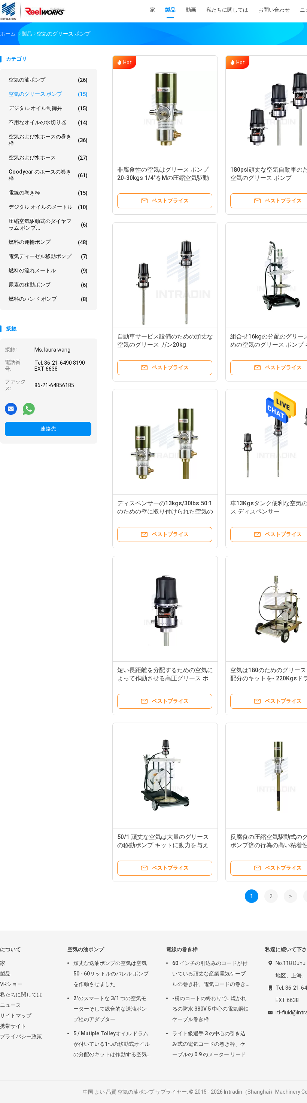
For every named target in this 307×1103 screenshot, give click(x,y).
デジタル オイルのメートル (48, 207)
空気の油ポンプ (48, 80)
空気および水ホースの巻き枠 (48, 140)
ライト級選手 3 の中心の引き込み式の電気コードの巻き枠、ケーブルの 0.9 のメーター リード (209, 1043)
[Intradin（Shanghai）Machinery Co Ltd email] (11, 408)
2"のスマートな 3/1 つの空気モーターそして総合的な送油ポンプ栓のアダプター (110, 1008)
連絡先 (48, 429)
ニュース (10, 1005)
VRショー (11, 984)
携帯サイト (13, 1026)
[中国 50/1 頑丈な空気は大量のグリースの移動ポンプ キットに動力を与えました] (165, 775)
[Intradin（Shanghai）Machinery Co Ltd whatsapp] (29, 408)
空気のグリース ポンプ (48, 94)
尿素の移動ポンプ (48, 285)
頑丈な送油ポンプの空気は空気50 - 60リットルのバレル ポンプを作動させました (111, 973)
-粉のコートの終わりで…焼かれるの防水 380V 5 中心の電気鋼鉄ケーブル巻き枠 (210, 1008)
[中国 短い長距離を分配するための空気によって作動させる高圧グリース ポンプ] (165, 608)
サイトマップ (15, 1015)
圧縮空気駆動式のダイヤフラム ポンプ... (48, 224)
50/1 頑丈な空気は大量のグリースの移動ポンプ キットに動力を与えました (163, 845)
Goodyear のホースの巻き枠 (48, 175)
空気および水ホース (48, 157)
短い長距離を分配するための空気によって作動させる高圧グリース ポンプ (165, 678)
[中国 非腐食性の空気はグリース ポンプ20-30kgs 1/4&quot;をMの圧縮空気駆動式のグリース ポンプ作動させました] (165, 108)
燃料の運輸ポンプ (48, 242)
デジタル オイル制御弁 (48, 108)
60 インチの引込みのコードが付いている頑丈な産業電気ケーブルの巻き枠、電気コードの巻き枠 (209, 974)
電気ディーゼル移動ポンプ (48, 256)
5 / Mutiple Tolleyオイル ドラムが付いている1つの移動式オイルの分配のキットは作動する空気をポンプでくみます (111, 1045)
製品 (5, 974)
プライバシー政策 (21, 1036)
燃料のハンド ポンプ (48, 299)
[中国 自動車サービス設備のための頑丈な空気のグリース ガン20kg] (165, 275)
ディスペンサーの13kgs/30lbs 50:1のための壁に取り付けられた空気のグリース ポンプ (165, 511)
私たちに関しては (21, 995)
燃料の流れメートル (48, 270)
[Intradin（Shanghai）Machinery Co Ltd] (33, 11)
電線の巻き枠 (48, 193)
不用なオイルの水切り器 (48, 122)
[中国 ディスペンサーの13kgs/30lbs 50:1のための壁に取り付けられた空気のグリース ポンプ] (165, 441)
